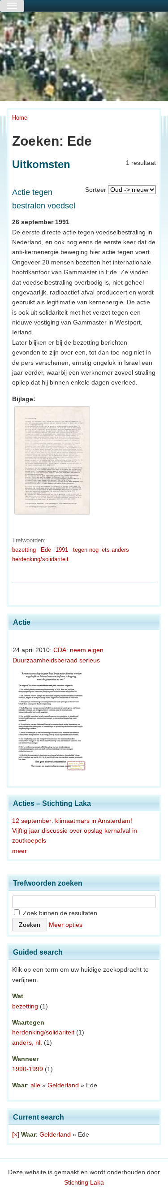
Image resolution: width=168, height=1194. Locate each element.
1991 (62, 549)
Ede (46, 549)
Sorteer (95, 189)
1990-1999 (27, 1069)
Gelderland (63, 1085)
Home (19, 117)
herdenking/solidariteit (40, 559)
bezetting (24, 549)
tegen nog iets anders (101, 549)
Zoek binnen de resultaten (59, 913)
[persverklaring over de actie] (52, 514)
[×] (15, 1134)
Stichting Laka (84, 1182)
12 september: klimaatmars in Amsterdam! (72, 820)
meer (19, 850)
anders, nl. (27, 1042)
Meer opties (65, 924)
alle (35, 1085)
